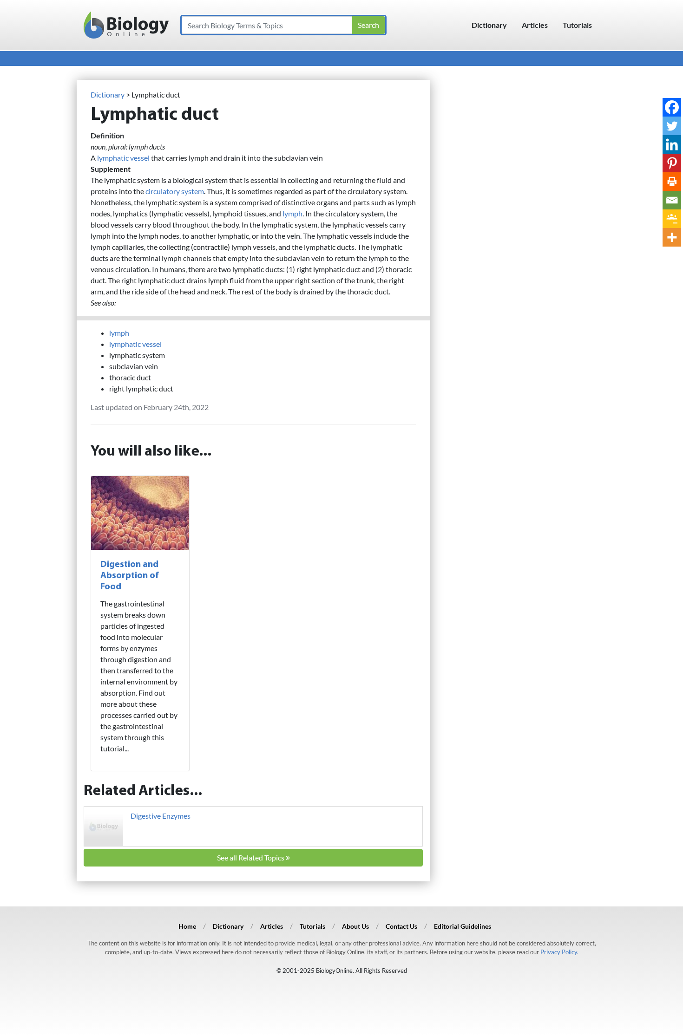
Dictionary (489, 24)
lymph (292, 213)
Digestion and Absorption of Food (129, 576)
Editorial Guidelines (462, 926)
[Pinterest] (672, 163)
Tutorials (577, 24)
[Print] (672, 181)
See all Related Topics (251, 857)
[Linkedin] (672, 144)
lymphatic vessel (123, 157)
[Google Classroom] (672, 218)
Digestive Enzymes (160, 815)
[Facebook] (672, 107)
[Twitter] (672, 126)
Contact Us (401, 926)
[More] (672, 237)
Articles (535, 24)
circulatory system (174, 191)
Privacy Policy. (559, 952)
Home (187, 926)
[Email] (672, 200)
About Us (355, 926)
